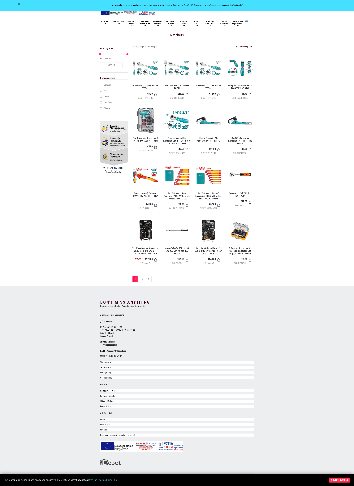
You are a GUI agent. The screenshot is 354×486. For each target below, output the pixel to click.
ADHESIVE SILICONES (210, 22)
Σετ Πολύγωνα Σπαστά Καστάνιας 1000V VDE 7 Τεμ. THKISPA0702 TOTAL (208, 196)
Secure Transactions (108, 391)
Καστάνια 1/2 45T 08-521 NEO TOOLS (240, 194)
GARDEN (104, 21)
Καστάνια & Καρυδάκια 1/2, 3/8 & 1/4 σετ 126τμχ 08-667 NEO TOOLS (208, 251)
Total (106, 91)
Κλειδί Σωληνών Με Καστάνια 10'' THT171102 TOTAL (240, 141)
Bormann (107, 85)
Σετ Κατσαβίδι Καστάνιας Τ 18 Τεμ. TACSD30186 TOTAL (145, 139)
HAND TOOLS (197, 22)
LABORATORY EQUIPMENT (237, 22)
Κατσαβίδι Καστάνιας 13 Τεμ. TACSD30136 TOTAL (240, 87)
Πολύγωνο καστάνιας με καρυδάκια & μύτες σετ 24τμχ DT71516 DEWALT (240, 251)
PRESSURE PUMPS (171, 22)
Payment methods (107, 396)
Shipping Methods (107, 401)
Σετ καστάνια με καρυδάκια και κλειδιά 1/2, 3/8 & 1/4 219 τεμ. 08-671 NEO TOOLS (145, 251)
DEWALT (107, 96)
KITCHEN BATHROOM (145, 22)
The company (105, 362)
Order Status (105, 425)
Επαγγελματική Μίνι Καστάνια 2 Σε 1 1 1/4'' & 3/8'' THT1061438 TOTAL (177, 141)
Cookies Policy (106, 378)
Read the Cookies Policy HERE (103, 480)
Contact (103, 419)
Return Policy (105, 406)
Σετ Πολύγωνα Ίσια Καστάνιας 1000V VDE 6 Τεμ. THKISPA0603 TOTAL (177, 196)
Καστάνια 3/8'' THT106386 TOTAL (177, 87)
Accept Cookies (339, 480)
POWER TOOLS (183, 22)
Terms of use (105, 367)
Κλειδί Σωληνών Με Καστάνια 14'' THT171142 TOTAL (208, 141)
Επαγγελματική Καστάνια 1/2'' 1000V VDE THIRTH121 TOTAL (145, 196)
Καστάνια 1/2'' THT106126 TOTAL (208, 87)
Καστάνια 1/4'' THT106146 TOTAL (145, 87)
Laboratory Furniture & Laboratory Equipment (117, 435)
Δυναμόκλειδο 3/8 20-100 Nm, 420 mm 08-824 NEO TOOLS (177, 251)
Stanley (107, 108)
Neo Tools (108, 102)
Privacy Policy (105, 372)
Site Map (103, 430)
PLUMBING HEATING (157, 22)
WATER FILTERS (131, 22)
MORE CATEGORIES (224, 22)
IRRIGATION (118, 21)
